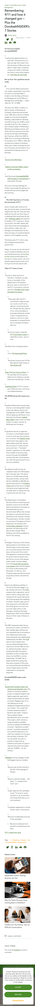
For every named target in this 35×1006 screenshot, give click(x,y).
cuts (28, 840)
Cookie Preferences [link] (6, 1005)
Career (7, 5)
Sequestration (22, 842)
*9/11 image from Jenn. (13, 832)
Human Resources (15, 5)
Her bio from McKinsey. (13, 160)
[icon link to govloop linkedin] (6, 42)
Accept (18, 987)
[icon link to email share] (10, 42)
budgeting (15, 840)
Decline (18, 994)
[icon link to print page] (14, 42)
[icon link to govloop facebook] (12, 39)
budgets (23, 840)
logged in (17, 950)
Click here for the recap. (18, 75)
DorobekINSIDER (10, 842)
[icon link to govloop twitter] (7, 39)
